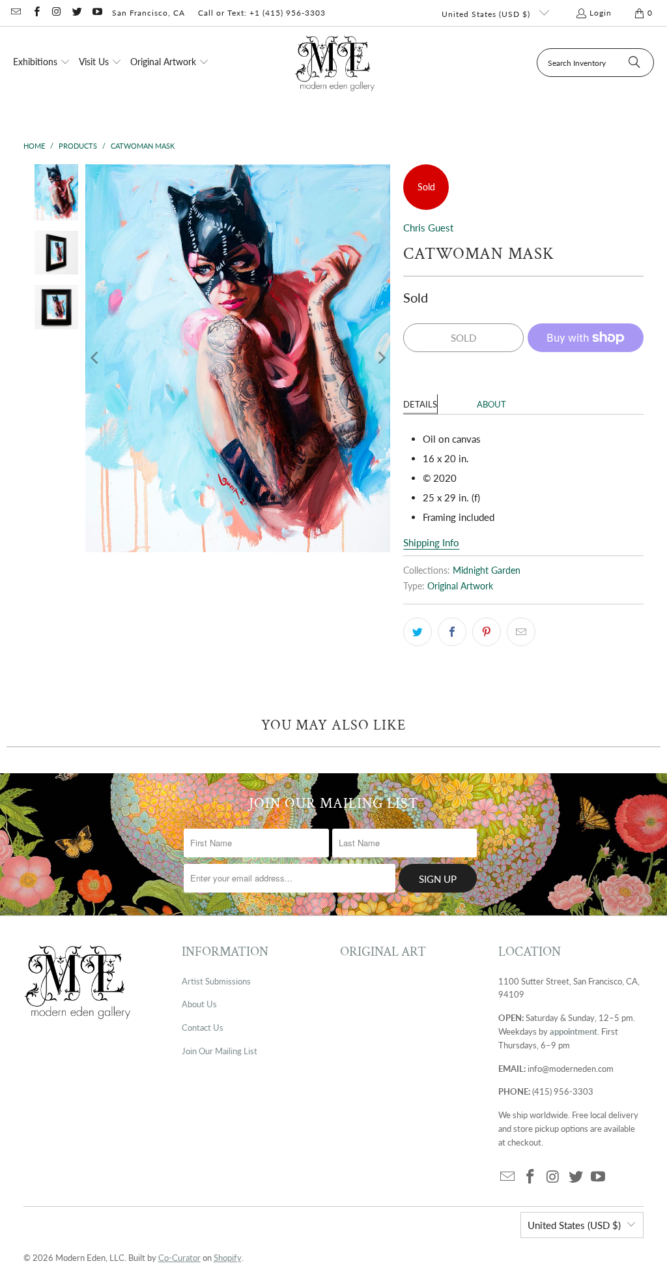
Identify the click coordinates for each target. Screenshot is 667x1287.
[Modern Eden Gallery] (335, 63)
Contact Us (202, 1027)
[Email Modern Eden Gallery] (15, 13)
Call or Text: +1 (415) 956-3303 (262, 13)
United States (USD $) (487, 14)
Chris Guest (428, 227)
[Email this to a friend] (521, 631)
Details (420, 404)
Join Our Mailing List (219, 1051)
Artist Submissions (216, 981)
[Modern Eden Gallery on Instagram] (56, 13)
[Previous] (95, 358)
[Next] (380, 358)
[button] (41, 62)
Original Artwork (460, 586)
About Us (199, 1004)
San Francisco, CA (148, 13)
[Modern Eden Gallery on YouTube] (96, 13)
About (491, 404)
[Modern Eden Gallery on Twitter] (76, 13)
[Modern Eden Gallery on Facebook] (35, 13)
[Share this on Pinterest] (486, 631)
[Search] (634, 62)
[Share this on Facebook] (452, 631)
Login (600, 13)
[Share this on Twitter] (417, 631)
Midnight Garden (486, 570)
